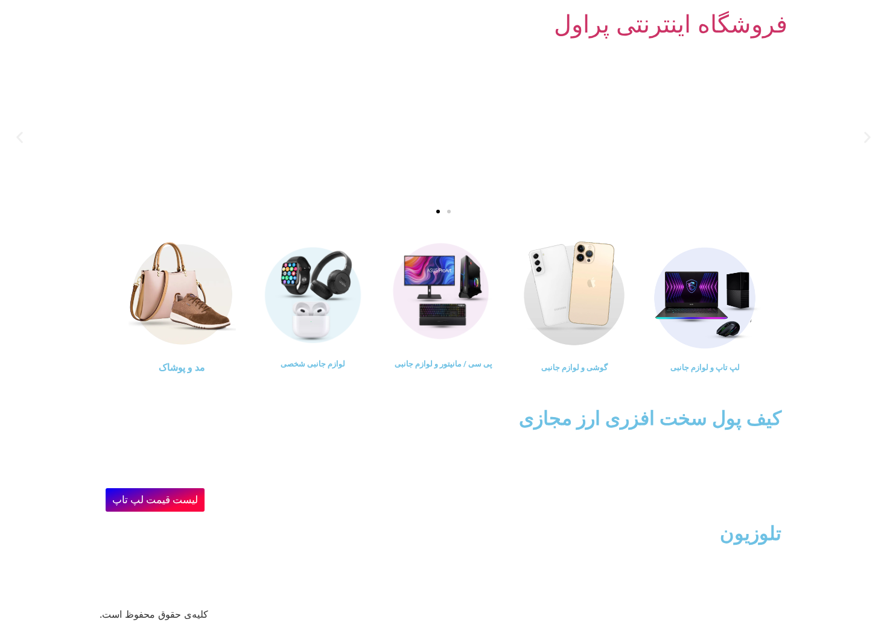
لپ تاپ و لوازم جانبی (705, 367)
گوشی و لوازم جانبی (574, 367)
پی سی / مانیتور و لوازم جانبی (443, 363)
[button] (867, 137)
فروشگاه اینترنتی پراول (670, 24)
